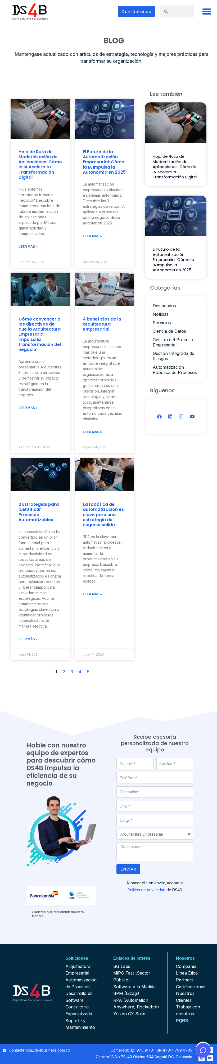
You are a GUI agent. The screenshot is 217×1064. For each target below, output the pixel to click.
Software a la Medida (134, 986)
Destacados (164, 305)
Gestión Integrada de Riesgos (173, 356)
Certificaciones (190, 986)
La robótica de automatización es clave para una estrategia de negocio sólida (103, 514)
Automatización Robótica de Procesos (175, 369)
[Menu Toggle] (207, 11)
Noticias (161, 314)
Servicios (162, 322)
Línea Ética (187, 973)
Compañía (186, 966)
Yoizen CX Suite (129, 1013)
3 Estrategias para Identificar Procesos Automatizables (39, 512)
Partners (184, 979)
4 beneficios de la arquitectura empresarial (102, 324)
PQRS (182, 1020)
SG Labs (121, 966)
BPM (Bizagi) (126, 993)
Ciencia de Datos (169, 331)
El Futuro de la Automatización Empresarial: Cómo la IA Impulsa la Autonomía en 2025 (104, 162)
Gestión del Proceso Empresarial (173, 342)
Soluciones (76, 958)
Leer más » (28, 247)
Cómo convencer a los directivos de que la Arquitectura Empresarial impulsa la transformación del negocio (40, 334)
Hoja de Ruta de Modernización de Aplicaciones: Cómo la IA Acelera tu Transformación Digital (40, 164)
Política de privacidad (146, 889)
